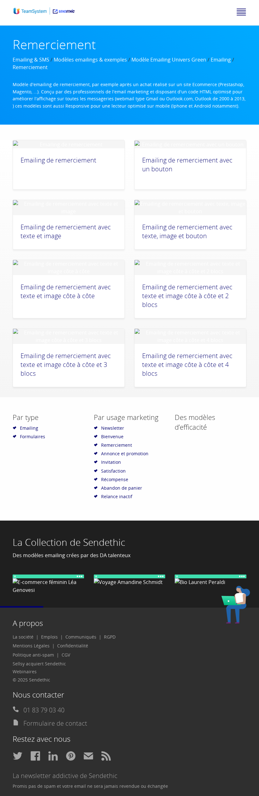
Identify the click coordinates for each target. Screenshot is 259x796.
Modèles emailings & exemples (90, 59)
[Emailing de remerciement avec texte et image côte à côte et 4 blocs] (190, 336)
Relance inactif (116, 496)
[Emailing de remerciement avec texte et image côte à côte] (68, 267)
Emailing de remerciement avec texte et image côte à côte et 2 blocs (187, 296)
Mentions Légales (31, 646)
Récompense (114, 479)
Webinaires (25, 672)
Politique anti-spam (33, 655)
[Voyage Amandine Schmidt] (130, 580)
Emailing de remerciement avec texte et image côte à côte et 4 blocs (187, 364)
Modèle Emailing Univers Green (168, 59)
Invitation (111, 462)
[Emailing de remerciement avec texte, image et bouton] (190, 207)
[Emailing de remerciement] (68, 144)
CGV (66, 655)
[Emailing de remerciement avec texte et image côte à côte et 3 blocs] (68, 336)
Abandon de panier (121, 488)
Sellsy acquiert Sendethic (39, 664)
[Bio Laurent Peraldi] (210, 580)
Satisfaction (113, 471)
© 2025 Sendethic (31, 680)
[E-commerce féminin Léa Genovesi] (48, 584)
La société (23, 637)
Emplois (49, 637)
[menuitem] (26, 637)
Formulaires (32, 436)
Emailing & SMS (31, 59)
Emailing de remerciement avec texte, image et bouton (187, 231)
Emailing (221, 59)
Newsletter (112, 428)
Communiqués (80, 637)
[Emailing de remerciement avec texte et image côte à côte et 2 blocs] (190, 267)
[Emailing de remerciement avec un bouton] (190, 144)
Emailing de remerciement (58, 160)
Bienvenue (112, 436)
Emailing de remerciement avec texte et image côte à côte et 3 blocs (66, 364)
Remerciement (116, 445)
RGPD (110, 637)
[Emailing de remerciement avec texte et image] (68, 207)
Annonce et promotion (124, 454)
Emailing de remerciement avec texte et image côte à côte (66, 291)
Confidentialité (72, 646)
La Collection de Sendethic (69, 542)
